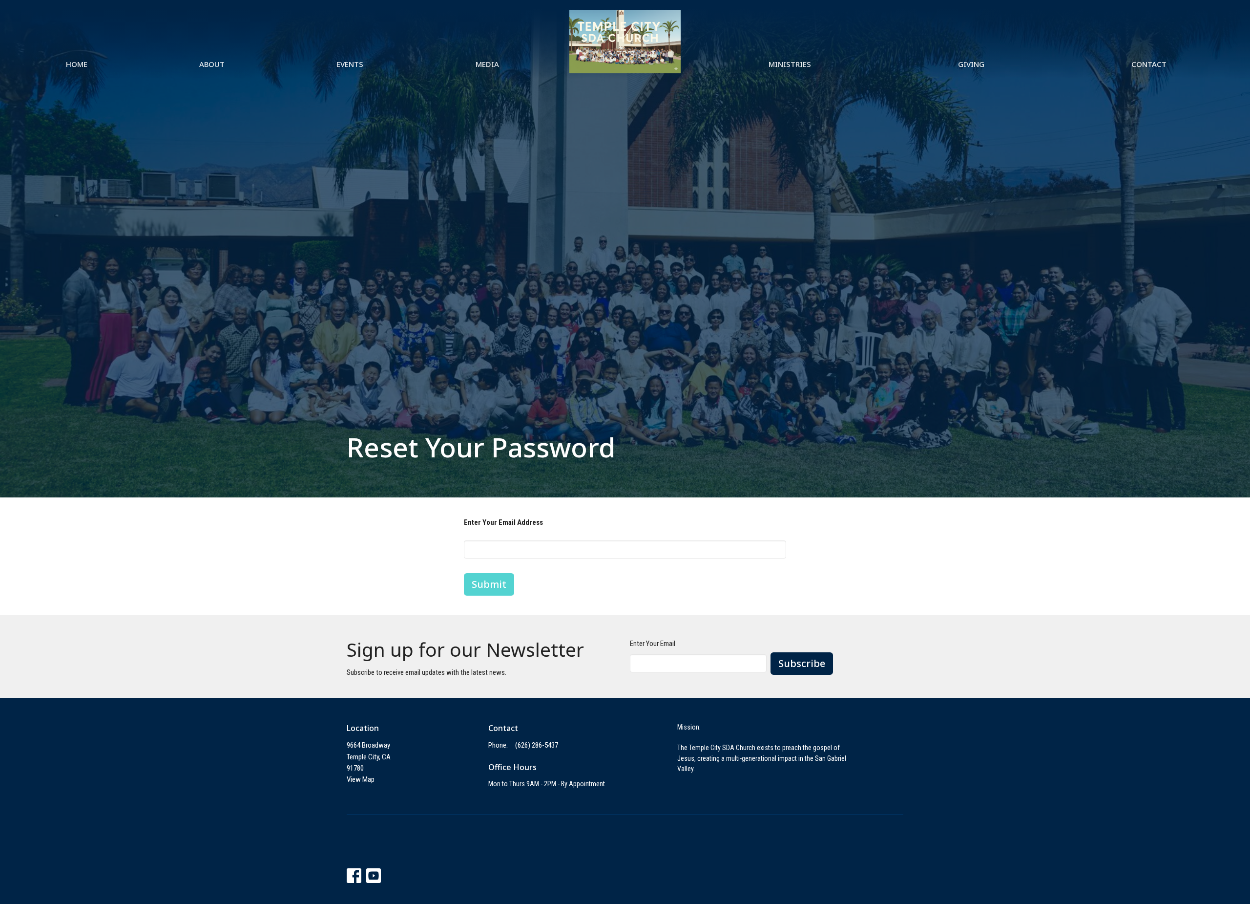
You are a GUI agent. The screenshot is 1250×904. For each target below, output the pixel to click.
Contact (1149, 64)
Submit (489, 584)
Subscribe (801, 663)
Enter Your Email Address (503, 522)
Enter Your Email (652, 643)
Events (349, 64)
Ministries (790, 64)
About (212, 64)
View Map (361, 779)
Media (487, 64)
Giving (971, 64)
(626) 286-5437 (536, 745)
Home (76, 64)
